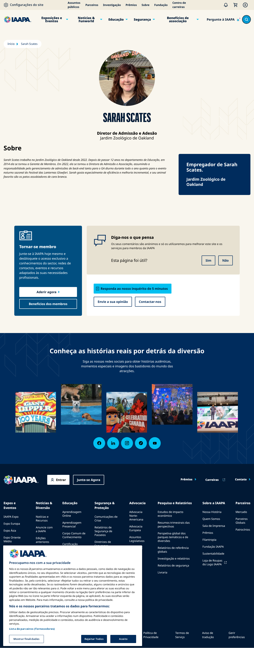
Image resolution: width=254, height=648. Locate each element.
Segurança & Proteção (104, 505)
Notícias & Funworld (86, 19)
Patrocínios (243, 530)
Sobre (146, 5)
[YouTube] (155, 443)
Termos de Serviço (182, 635)
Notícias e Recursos (42, 518)
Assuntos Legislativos (136, 539)
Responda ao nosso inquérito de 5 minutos (134, 288)
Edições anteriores (42, 540)
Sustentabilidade (213, 554)
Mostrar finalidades (26, 639)
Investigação (112, 5)
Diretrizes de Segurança (102, 544)
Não (225, 260)
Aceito (123, 639)
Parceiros (92, 5)
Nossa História (211, 512)
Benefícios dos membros (48, 304)
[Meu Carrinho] (235, 5)
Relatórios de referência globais (173, 550)
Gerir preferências (237, 635)
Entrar (61, 480)
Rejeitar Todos (94, 639)
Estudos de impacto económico (170, 514)
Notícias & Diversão (44, 505)
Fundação (160, 5)
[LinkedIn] (113, 443)
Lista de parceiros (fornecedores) (32, 628)
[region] (72, 595)
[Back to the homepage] (21, 480)
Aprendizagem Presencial (71, 524)
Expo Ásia (10, 531)
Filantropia (209, 540)
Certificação (70, 544)
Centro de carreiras (179, 5)
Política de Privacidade (150, 635)
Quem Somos (211, 519)
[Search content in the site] (246, 19)
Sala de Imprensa (213, 526)
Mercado (241, 512)
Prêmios (131, 5)
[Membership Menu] (245, 5)
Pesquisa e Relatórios (175, 503)
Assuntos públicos (74, 5)
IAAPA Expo (11, 517)
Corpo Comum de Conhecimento (73, 535)
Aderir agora (46, 292)
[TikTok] (141, 443)
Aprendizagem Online (71, 514)
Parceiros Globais (242, 521)
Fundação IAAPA (213, 547)
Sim (208, 260)
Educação (116, 19)
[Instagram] (127, 443)
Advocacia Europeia (135, 528)
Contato (241, 479)
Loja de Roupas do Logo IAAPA (212, 562)
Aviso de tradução (208, 635)
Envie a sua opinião (113, 302)
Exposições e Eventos (51, 19)
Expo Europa (12, 524)
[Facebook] (99, 443)
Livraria (162, 572)
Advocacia (137, 503)
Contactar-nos (150, 302)
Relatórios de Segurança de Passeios (103, 531)
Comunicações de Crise (105, 518)
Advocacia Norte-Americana (136, 515)
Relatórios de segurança (173, 565)
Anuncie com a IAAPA (44, 529)
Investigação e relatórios (174, 559)
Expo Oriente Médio (12, 539)
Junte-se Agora (88, 480)
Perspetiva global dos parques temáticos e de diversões (173, 537)
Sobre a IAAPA (213, 503)
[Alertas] (226, 5)
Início (11, 44)
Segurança (142, 19)
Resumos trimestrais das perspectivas (174, 524)
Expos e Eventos (10, 505)
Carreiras (212, 480)
